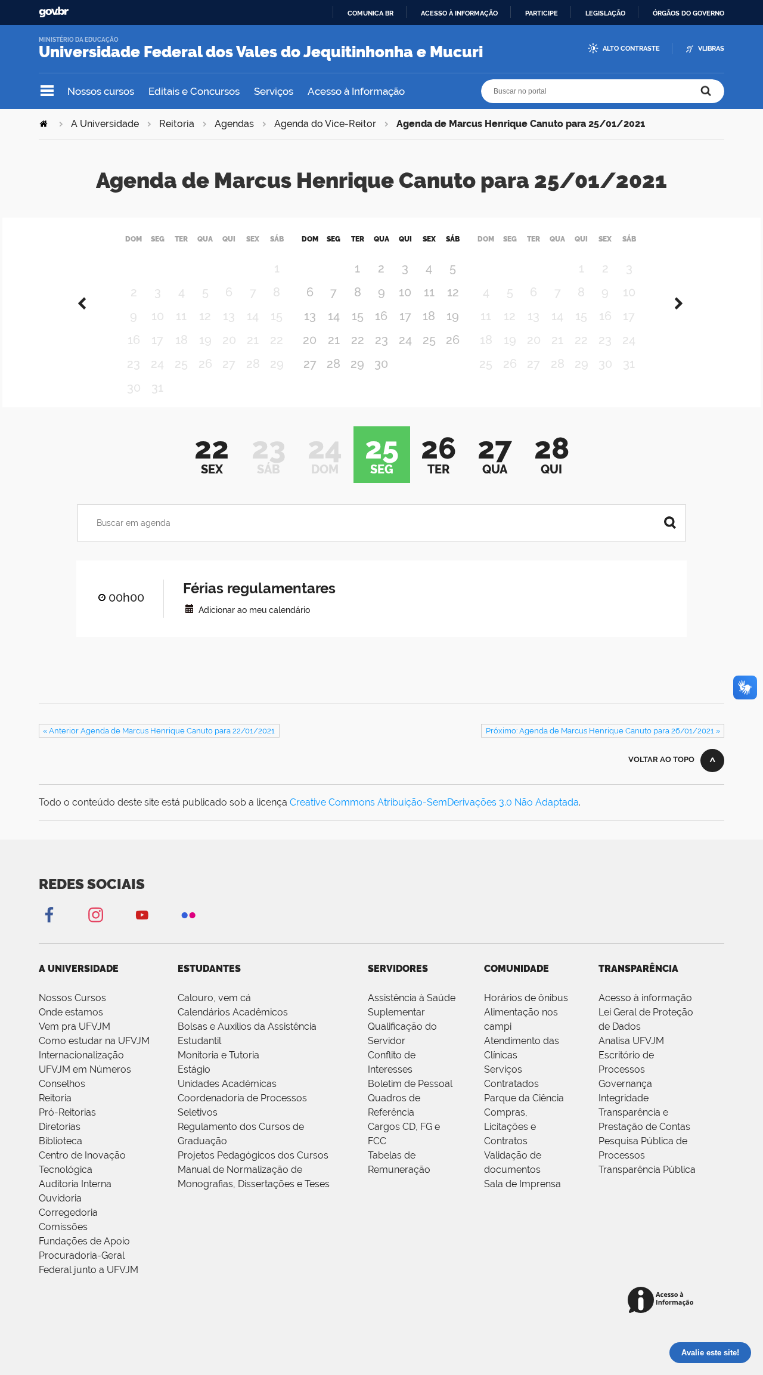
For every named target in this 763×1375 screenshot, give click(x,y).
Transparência (638, 968)
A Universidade (105, 123)
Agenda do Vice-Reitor (325, 123)
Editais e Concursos (194, 91)
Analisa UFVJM (631, 1040)
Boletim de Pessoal (410, 1083)
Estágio (194, 1069)
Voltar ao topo (661, 759)
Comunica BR (370, 13)
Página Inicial (45, 123)
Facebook (49, 914)
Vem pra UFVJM (74, 1026)
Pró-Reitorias (67, 1112)
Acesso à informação (459, 13)
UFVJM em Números (85, 1069)
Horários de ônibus (526, 998)
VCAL (189, 608)
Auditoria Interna (75, 1184)
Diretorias (59, 1126)
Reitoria (176, 123)
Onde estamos (71, 1012)
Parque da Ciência (524, 1098)
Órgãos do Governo (688, 13)
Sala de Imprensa (522, 1184)
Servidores (398, 968)
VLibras (711, 48)
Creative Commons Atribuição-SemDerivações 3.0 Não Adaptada (434, 802)
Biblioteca (60, 1141)
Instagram (95, 914)
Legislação (605, 13)
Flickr (188, 914)
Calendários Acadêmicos (233, 1012)
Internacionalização (81, 1055)
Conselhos (62, 1083)
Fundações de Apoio (84, 1241)
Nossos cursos (100, 91)
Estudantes (209, 968)
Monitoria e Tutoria (218, 1055)
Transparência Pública (647, 1169)
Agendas (234, 123)
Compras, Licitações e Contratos (510, 1127)
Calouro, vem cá (214, 998)
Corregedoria (68, 1212)
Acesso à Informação (356, 91)
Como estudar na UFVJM (94, 1040)
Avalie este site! (710, 1352)
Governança (625, 1083)
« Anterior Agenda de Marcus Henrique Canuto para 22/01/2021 (159, 730)
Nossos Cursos (72, 998)
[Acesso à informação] (662, 1300)
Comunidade (516, 968)
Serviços (273, 91)
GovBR (54, 12)
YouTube (142, 914)
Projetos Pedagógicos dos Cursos (253, 1155)
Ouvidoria (60, 1198)
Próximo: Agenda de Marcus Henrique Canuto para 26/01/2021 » (603, 730)
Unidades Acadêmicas (227, 1083)
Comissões (63, 1226)
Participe (541, 13)
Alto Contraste (631, 48)
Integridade (623, 1098)
